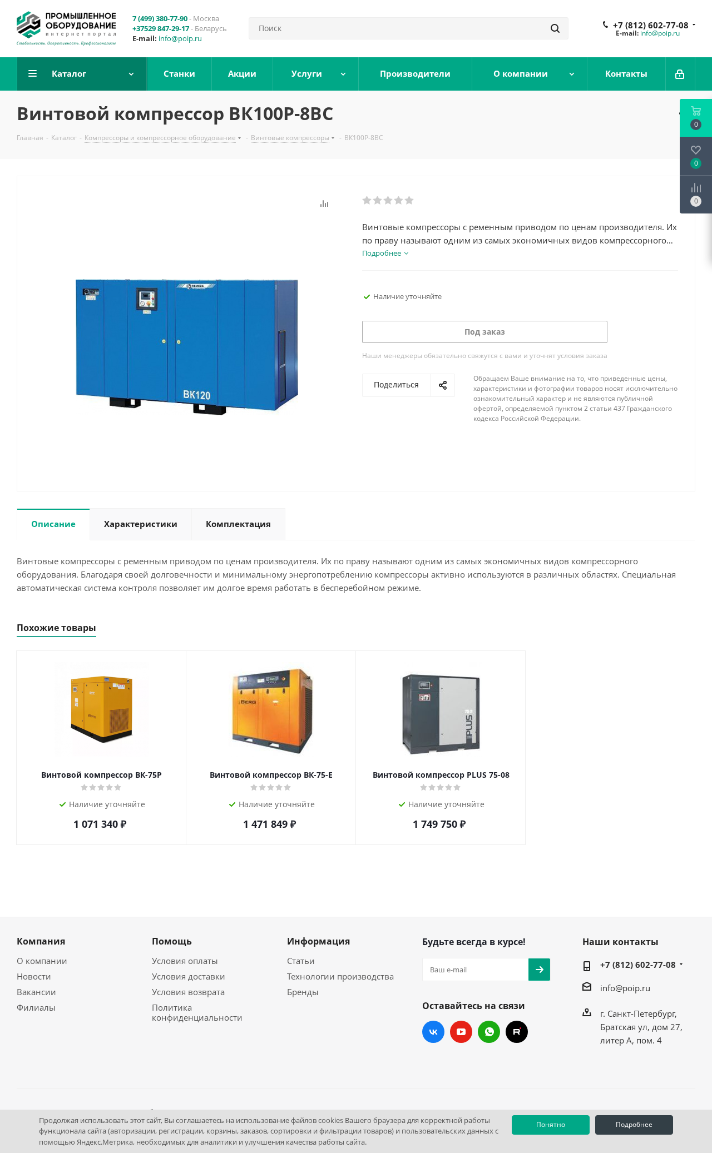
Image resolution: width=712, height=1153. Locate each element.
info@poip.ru (180, 38)
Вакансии (36, 991)
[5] (409, 200)
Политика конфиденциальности (197, 1012)
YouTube (461, 1032)
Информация (318, 941)
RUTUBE (517, 1032)
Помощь (172, 941)
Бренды (303, 991)
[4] (399, 200)
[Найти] (555, 28)
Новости (34, 976)
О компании (42, 960)
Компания (41, 941)
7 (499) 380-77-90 (159, 18)
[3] (388, 200)
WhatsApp (489, 1032)
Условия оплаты (185, 960)
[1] (367, 200)
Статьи (301, 960)
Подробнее (634, 1124)
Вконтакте (433, 1032)
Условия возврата (188, 991)
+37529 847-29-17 (160, 28)
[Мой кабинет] (680, 74)
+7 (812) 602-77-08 (651, 25)
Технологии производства (340, 976)
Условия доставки (188, 976)
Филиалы (36, 1007)
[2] (378, 200)
